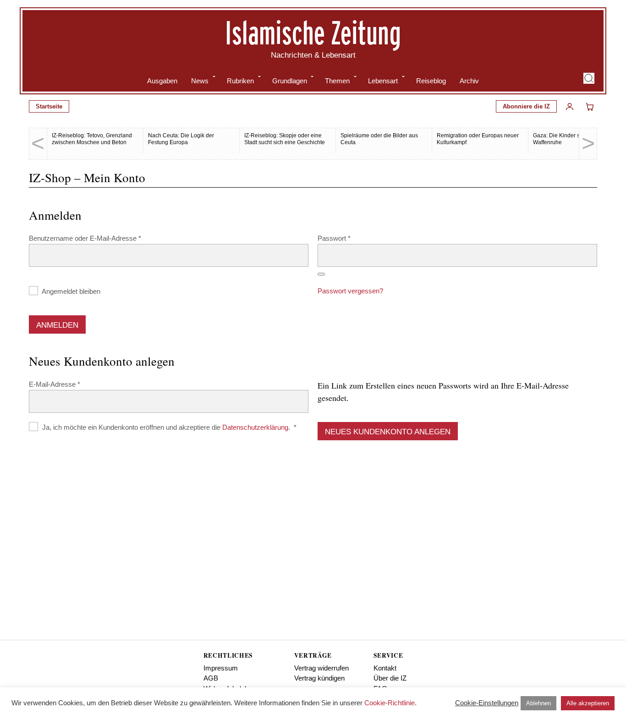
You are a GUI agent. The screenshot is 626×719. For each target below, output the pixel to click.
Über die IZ (389, 678)
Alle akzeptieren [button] (587, 703)
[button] (588, 78)
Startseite (49, 106)
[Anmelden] (569, 106)
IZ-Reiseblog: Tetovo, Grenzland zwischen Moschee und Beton (92, 139)
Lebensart (383, 81)
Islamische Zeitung (313, 32)
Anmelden (57, 325)
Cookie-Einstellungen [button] (486, 703)
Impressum (220, 668)
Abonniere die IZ (526, 106)
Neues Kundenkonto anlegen (387, 431)
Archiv (469, 81)
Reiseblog (431, 81)
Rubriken (240, 81)
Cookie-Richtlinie (389, 703)
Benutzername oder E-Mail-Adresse (102, 238)
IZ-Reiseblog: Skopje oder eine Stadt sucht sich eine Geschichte (284, 139)
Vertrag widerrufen (321, 668)
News (200, 81)
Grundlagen (289, 81)
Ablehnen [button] (538, 703)
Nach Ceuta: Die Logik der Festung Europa (181, 139)
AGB (210, 678)
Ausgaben (162, 81)
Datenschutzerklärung (255, 427)
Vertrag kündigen (319, 678)
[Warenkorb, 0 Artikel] (589, 106)
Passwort (351, 238)
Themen (337, 81)
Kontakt (384, 668)
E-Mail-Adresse (71, 384)
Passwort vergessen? (350, 291)
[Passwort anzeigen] (321, 274)
